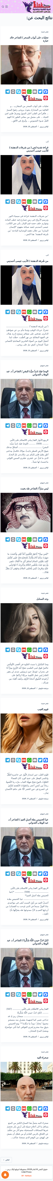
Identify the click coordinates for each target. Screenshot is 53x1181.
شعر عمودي (44, 365)
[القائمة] (6, 6)
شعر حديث (44, 32)
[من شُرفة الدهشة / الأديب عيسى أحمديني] (26, 285)
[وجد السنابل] (26, 623)
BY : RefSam (27, 1176)
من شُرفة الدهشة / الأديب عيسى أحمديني (27, 260)
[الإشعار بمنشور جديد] (5, 1175)
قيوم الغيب (43, 709)
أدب (47, 142)
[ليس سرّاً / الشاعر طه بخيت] (26, 512)
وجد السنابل (42, 598)
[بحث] (3, 7)
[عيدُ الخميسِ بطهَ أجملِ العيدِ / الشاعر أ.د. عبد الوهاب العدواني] (26, 847)
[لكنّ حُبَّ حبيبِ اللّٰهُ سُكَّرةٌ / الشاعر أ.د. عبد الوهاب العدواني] (26, 967)
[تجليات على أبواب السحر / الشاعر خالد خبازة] (26, 65)
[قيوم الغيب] (26, 733)
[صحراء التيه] (26, 1081)
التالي (7, 1160)
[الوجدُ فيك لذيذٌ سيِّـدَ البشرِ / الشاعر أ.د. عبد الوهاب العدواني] (26, 398)
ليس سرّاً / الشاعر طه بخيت (34, 488)
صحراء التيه (42, 1057)
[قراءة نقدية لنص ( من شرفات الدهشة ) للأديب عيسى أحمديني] (26, 175)
